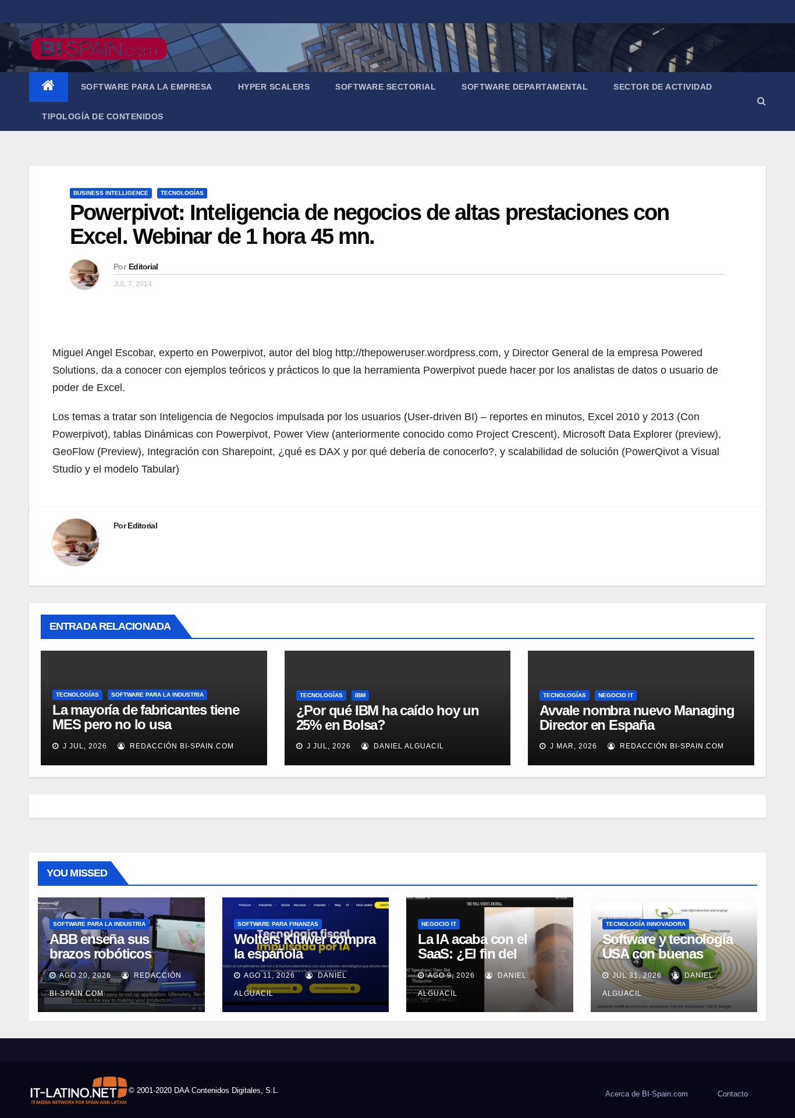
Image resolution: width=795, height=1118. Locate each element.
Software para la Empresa (146, 86)
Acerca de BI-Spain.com (646, 1093)
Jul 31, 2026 (637, 975)
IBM (360, 695)
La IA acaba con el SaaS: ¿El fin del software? (472, 953)
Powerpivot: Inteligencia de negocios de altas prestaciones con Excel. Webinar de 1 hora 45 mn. (369, 224)
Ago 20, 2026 (85, 975)
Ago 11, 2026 (269, 975)
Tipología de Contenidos (103, 116)
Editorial (143, 266)
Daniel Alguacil (407, 746)
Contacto (733, 1093)
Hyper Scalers (274, 86)
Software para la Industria (157, 694)
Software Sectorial (385, 86)
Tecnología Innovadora (646, 924)
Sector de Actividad (662, 86)
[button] (761, 101)
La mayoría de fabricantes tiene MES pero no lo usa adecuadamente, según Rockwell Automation (151, 731)
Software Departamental (525, 86)
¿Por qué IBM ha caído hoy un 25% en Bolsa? (387, 717)
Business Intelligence (110, 193)
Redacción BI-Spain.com (180, 746)
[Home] (48, 87)
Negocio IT (615, 695)
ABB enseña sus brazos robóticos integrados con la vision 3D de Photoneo (118, 961)
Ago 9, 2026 (451, 975)
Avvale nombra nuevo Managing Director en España (637, 717)
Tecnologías (182, 193)
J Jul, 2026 (84, 746)
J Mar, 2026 (572, 746)
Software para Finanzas (277, 924)
